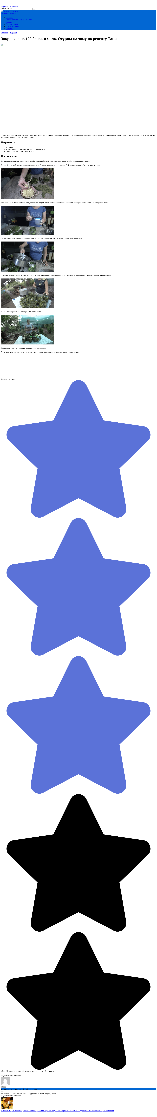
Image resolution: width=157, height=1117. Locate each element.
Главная (9, 29)
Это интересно (12, 24)
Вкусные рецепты (8, 13)
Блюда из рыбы (12, 26)
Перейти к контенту (9, 6)
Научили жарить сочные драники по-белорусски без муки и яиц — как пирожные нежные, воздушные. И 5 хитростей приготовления (57, 1111)
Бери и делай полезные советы (19, 20)
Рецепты (9, 18)
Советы (9, 22)
